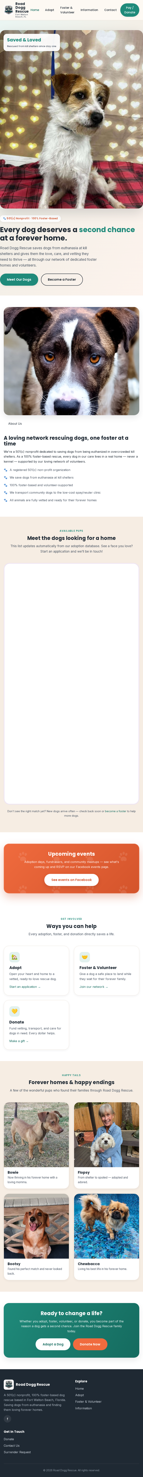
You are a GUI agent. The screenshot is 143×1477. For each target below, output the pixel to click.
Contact (110, 10)
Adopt (49, 10)
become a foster (115, 811)
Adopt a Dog (53, 1344)
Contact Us (12, 1445)
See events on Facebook (71, 880)
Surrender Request (17, 1452)
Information (89, 10)
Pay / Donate (129, 10)
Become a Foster (62, 279)
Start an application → (25, 987)
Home (35, 10)
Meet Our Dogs (19, 279)
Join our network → (94, 987)
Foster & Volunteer (67, 10)
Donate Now (90, 1344)
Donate (9, 1439)
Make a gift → (19, 1041)
